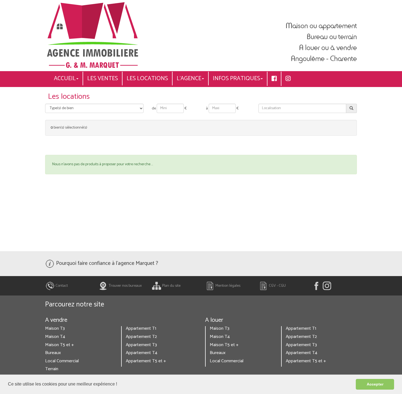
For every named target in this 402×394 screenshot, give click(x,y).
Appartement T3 (141, 345)
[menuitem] (274, 79)
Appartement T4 (141, 353)
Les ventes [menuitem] (102, 78)
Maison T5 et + (59, 345)
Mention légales (227, 286)
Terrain (51, 369)
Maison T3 (55, 328)
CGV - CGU (277, 286)
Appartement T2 (141, 336)
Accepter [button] (375, 384)
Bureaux (53, 353)
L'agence (189, 78)
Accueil (65, 78)
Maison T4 (55, 336)
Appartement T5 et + (146, 361)
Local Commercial (62, 361)
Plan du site (170, 286)
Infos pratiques (236, 78)
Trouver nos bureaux (125, 286)
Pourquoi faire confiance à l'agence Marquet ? (106, 263)
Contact (61, 286)
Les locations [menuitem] (147, 78)
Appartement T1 (141, 328)
